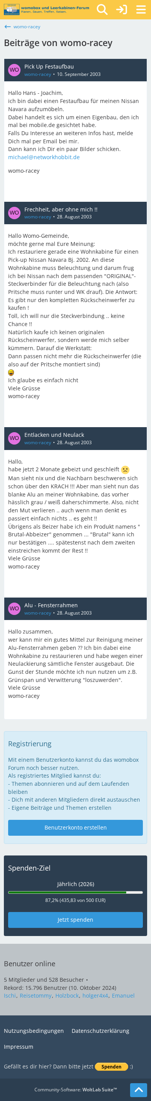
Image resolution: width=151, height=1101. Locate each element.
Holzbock (67, 995)
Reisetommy (35, 995)
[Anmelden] (121, 9)
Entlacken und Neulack (54, 434)
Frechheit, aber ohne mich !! (61, 209)
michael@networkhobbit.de (44, 157)
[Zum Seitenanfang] (138, 1090)
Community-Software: (75, 1089)
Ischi (10, 995)
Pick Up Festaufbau (49, 66)
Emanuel (123, 995)
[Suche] (102, 9)
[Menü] (141, 9)
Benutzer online (29, 963)
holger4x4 (95, 995)
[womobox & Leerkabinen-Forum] (46, 9)
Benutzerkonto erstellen (76, 827)
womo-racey (37, 74)
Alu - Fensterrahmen (51, 605)
